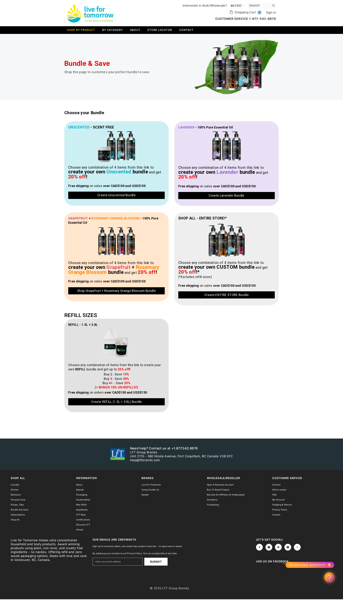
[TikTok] (287, 547)
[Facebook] (259, 547)
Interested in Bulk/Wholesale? (205, 5)
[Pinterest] (278, 547)
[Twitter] (297, 547)
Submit (156, 561)
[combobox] (258, 5)
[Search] (261, 5)
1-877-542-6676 (262, 19)
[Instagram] (268, 547)
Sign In (271, 12)
